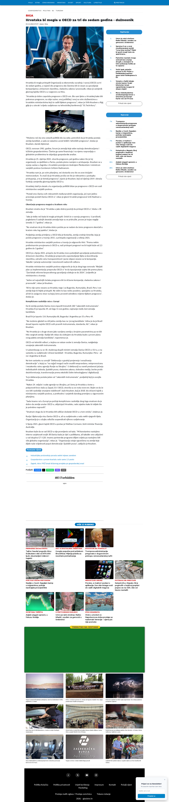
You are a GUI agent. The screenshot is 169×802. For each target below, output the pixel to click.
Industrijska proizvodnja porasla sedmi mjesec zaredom (53, 456)
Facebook (37, 470)
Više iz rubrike (85, 524)
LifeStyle (98, 3)
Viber (57, 470)
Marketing (82, 788)
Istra (37, 3)
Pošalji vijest (126, 785)
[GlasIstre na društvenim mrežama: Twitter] (80, 775)
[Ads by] (51, 133)
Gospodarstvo (34, 11)
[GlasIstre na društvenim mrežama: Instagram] (98, 775)
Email (63, 470)
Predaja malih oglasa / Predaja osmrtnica (73, 794)
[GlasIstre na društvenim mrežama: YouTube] (89, 775)
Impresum (99, 785)
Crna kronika (48, 3)
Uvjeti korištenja (82, 785)
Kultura (87, 3)
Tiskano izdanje (104, 794)
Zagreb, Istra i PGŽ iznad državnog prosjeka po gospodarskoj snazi (57, 464)
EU (53, 11)
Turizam (59, 11)
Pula (30, 3)
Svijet (70, 3)
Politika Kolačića (41, 785)
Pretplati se (151, 796)
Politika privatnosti (61, 785)
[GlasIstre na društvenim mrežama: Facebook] (70, 775)
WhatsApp (50, 470)
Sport (78, 3)
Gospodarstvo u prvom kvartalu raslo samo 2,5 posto (52, 460)
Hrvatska (61, 3)
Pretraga (120, 3)
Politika (46, 11)
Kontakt (112, 785)
